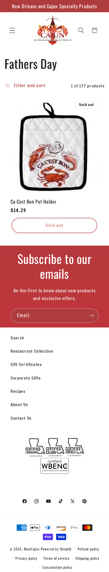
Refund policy (88, 549)
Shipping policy (87, 558)
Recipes (18, 391)
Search (17, 338)
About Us (19, 404)
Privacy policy (26, 558)
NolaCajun (32, 548)
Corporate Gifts (25, 378)
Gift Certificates (26, 364)
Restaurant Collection (32, 351)
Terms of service (56, 558)
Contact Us (21, 418)
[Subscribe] (91, 316)
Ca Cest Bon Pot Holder (34, 202)
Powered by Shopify (56, 548)
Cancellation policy (57, 567)
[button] (12, 30)
